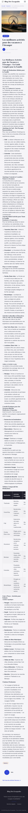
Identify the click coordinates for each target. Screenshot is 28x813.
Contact (19, 804)
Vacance (8, 6)
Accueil (3, 6)
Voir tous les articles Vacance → (11, 780)
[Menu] (24, 1)
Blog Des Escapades (11, 2)
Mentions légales (11, 804)
